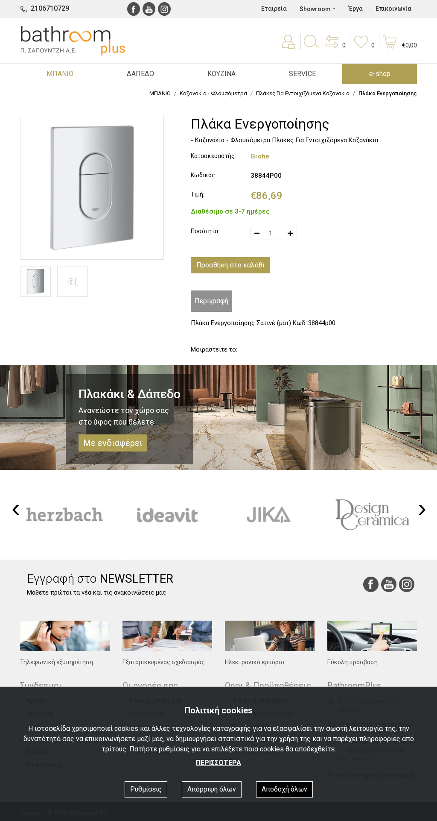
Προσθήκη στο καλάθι (230, 265)
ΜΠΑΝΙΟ (160, 93)
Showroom (315, 9)
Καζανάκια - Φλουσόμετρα (213, 93)
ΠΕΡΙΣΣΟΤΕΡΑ (218, 763)
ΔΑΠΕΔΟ (140, 74)
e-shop (379, 74)
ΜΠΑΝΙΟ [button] (60, 74)
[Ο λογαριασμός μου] (289, 48)
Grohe (260, 156)
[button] (334, 48)
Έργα (356, 8)
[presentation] (16, 508)
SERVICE (302, 74)
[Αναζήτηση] (311, 48)
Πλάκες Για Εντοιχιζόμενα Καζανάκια (303, 93)
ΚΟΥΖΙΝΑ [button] (221, 74)
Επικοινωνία (393, 8)
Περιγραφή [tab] (211, 301)
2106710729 (50, 8)
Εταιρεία (274, 8)
